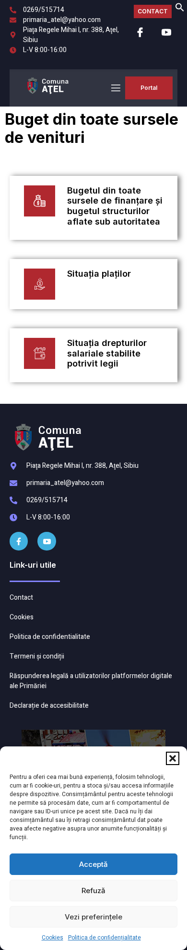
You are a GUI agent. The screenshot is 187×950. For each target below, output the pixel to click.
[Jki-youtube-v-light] (46, 541)
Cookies (52, 937)
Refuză (93, 890)
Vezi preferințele (93, 916)
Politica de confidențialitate (104, 937)
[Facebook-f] (19, 541)
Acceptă (93, 864)
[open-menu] (115, 88)
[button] (172, 758)
